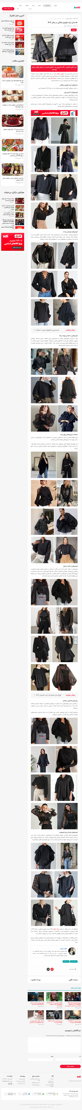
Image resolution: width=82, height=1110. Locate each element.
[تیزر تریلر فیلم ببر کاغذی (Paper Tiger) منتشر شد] (54, 1014)
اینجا (33, 67)
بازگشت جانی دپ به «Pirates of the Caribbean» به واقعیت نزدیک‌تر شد (54, 1004)
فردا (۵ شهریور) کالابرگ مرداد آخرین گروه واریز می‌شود (8, 220)
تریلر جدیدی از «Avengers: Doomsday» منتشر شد (74, 1021)
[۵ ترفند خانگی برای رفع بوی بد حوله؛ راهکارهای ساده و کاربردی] (36, 1014)
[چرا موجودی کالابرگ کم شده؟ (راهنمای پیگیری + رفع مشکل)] (19, 52)
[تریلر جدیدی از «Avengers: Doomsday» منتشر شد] (73, 1014)
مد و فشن (66, 961)
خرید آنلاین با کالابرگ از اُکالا (34, 1079)
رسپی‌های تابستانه (35, 1085)
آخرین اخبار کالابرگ (35, 1082)
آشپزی (56, 5)
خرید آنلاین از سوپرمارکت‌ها (50, 1081)
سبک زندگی (47, 5)
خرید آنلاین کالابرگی (71, 67)
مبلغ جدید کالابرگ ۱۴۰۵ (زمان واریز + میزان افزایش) (8, 228)
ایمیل (52, 1056)
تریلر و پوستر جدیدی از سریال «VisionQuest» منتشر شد (37, 1003)
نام (80, 1056)
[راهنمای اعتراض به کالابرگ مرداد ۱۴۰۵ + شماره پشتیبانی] (19, 45)
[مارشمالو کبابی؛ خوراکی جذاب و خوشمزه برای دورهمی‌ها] (12, 96)
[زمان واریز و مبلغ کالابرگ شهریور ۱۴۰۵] (19, 23)
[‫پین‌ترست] (52, 969)
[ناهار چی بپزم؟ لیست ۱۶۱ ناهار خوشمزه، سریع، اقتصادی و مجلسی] (12, 145)
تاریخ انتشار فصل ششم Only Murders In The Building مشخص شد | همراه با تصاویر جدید (73, 1004)
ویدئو (33, 5)
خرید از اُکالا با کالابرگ (8, 8)
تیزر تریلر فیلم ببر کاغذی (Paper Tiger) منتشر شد (55, 1021)
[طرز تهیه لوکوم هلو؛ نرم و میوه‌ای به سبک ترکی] (12, 72)
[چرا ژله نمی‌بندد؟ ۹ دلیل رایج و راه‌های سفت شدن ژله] (12, 121)
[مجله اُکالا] (77, 7)
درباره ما (20, 5)
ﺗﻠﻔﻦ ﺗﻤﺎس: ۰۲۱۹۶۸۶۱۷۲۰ (7, 1079)
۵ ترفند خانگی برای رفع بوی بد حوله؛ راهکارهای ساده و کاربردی (37, 1021)
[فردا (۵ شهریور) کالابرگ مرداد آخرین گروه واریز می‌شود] (19, 30)
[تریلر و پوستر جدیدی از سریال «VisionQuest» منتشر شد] (36, 996)
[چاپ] (48, 969)
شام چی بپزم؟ (22, 1079)
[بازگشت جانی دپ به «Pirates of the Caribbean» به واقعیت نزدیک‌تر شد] (54, 996)
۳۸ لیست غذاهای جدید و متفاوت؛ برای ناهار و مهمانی (8, 199)
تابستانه (74, 30)
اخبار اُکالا (27, 5)
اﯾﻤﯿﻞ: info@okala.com (7, 1081)
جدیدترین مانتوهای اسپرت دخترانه (47, 330)
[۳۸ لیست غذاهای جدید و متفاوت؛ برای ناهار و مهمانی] (12, 169)
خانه (75, 18)
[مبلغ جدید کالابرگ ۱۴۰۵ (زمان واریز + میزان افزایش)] (19, 38)
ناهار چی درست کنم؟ (21, 1081)
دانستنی (39, 5)
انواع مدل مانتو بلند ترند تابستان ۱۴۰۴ (48, 695)
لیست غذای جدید (21, 1083)
